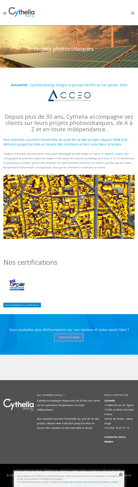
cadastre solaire (113, 153)
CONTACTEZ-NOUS (69, 337)
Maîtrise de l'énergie (57, 470)
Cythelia (94, 470)
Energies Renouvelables (27, 470)
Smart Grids (79, 470)
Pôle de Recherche (113, 470)
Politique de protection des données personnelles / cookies (89, 482)
